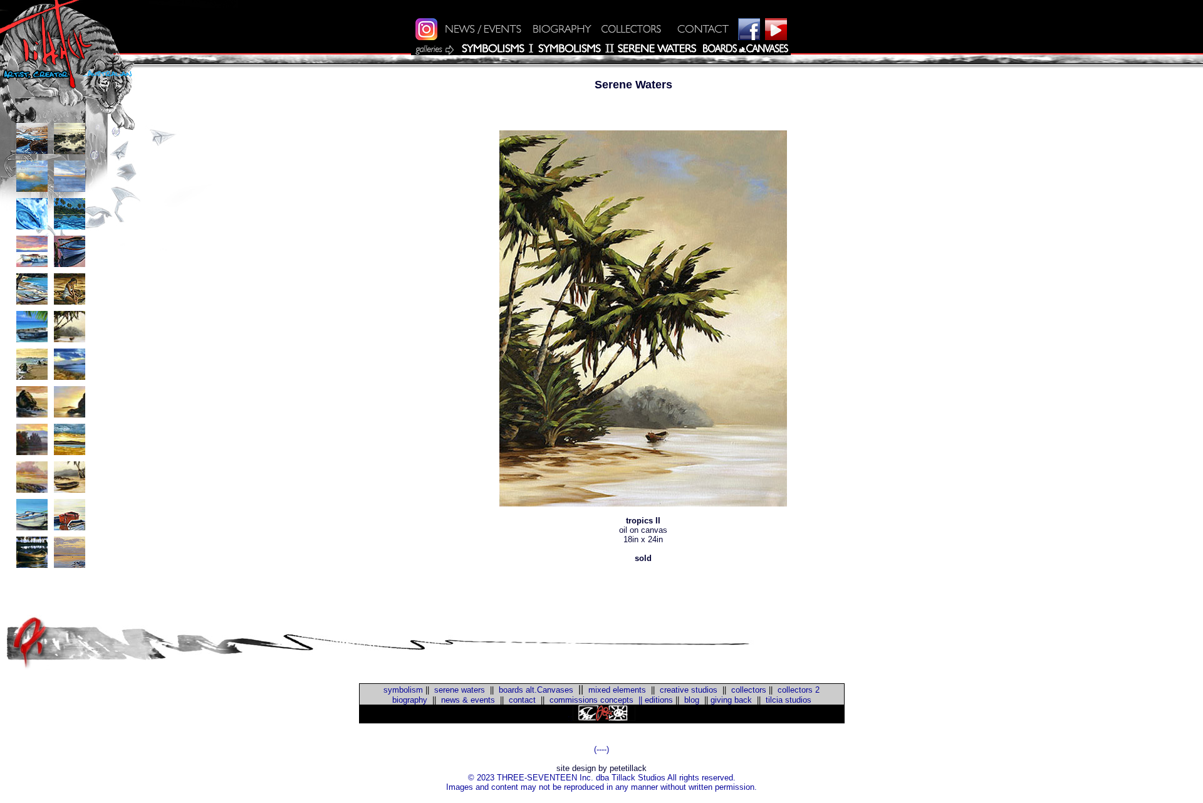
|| (637, 700)
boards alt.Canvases (536, 690)
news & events (468, 700)
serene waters (459, 690)
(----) (601, 749)
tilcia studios (788, 700)
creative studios (688, 690)
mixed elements (617, 690)
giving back (731, 700)
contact (522, 700)
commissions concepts (591, 700)
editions (659, 700)
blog (690, 700)
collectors (748, 690)
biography (409, 700)
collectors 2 (799, 690)
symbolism (403, 690)
